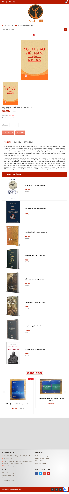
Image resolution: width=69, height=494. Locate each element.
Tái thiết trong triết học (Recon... (35, 185)
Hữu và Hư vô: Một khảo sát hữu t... (36, 208)
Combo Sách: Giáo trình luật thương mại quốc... (51, 399)
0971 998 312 (8, 132)
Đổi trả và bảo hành (41, 461)
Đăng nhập (12, 2)
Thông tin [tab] (8, 142)
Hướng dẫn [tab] (29, 142)
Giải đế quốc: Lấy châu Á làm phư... (36, 232)
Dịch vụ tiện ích (6, 478)
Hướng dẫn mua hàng (41, 456)
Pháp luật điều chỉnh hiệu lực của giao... (17, 404)
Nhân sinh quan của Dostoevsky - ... (36, 349)
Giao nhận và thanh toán (42, 458)
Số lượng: (5, 125)
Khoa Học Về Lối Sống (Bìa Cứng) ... (36, 302)
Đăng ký (4, 2)
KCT (34, 35)
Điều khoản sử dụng (8, 473)
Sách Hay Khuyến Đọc (12, 174)
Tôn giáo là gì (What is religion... (35, 326)
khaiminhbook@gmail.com (25, 25)
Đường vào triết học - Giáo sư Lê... (35, 255)
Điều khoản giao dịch (8, 475)
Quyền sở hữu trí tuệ (8, 480)
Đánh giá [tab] (17, 142)
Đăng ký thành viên (40, 463)
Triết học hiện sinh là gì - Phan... (34, 279)
